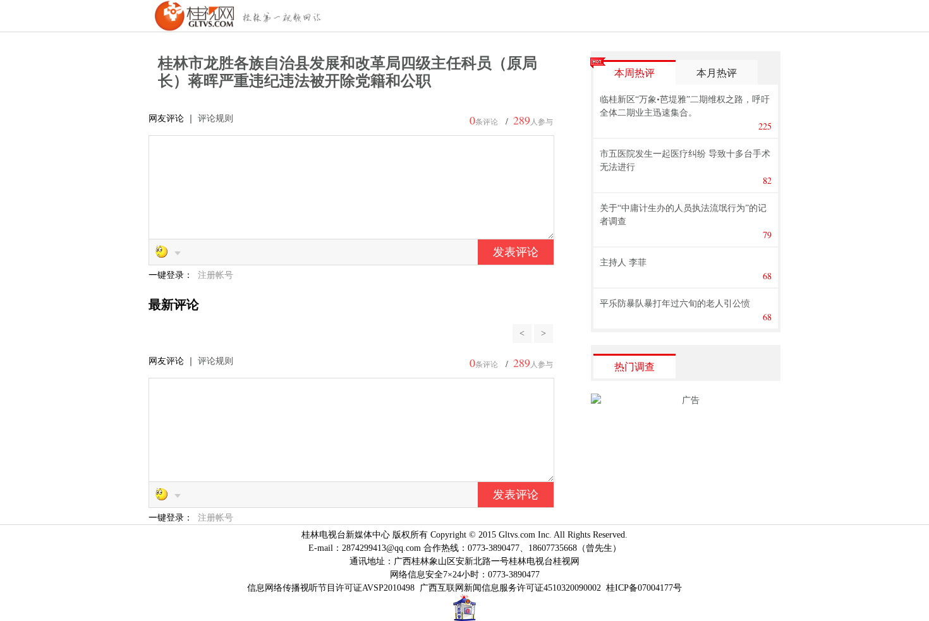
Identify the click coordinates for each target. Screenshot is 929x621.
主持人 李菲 (623, 262)
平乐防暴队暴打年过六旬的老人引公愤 (675, 303)
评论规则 (215, 118)
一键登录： (172, 275)
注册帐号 (215, 275)
